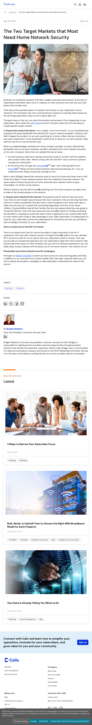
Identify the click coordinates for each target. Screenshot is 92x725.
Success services (10, 674)
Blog (6, 697)
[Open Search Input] (75, 4)
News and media (54, 675)
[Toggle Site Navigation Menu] (85, 4)
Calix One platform (11, 671)
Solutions (7, 667)
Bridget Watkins (15, 328)
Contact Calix (53, 697)
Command (42, 165)
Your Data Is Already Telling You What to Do (33, 603)
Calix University (10, 708)
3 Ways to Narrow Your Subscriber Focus (31, 444)
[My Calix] (80, 4)
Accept (34, 721)
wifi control (35, 123)
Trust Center (52, 686)
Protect (12, 169)
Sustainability (53, 682)
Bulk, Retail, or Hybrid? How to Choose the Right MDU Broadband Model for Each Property (45, 525)
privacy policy (52, 711)
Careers (51, 678)
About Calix (52, 671)
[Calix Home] (9, 4)
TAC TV (7, 704)
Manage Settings (21, 721)
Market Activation (23, 255)
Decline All (43, 721)
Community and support (13, 701)
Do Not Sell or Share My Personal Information (70, 721)
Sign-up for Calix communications (60, 701)
